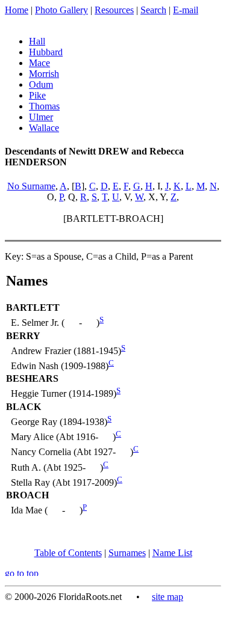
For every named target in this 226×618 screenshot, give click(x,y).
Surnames (127, 553)
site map (167, 597)
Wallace (44, 128)
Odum (41, 84)
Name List (172, 553)
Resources (114, 10)
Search (153, 10)
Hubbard (46, 52)
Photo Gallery (61, 10)
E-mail (185, 10)
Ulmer (41, 117)
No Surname (31, 186)
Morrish (44, 74)
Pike (37, 95)
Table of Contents (68, 553)
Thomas (44, 106)
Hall (37, 41)
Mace (39, 63)
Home (16, 10)
